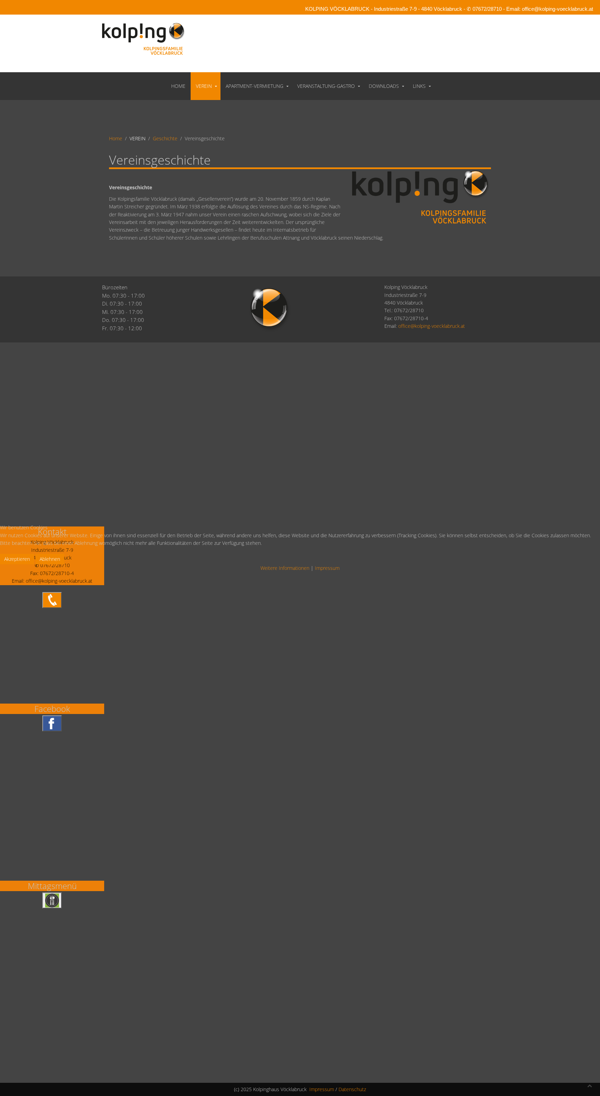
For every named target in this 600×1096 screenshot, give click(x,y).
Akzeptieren (17, 559)
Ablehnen (50, 559)
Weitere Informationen (284, 568)
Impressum (327, 568)
